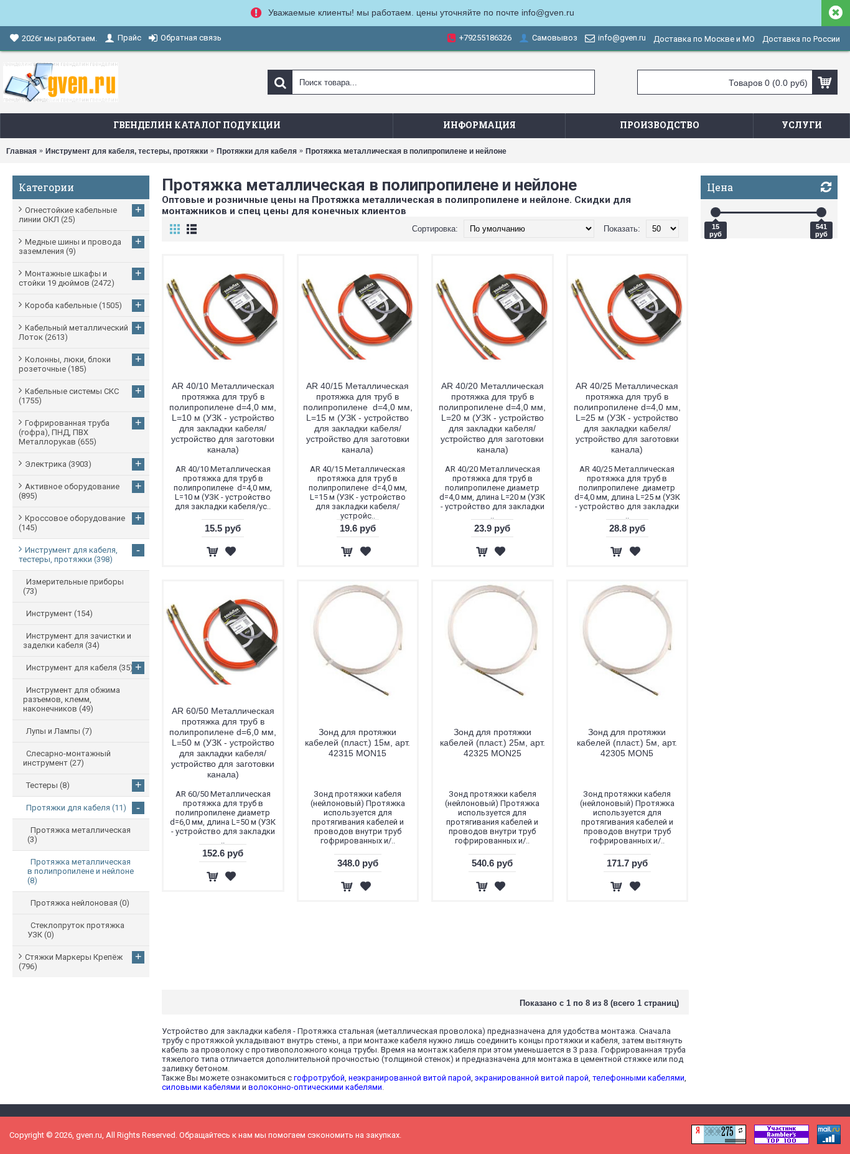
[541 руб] (821, 212)
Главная (21, 151)
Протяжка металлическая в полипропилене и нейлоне (406, 151)
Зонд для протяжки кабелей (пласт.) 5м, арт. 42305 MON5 (627, 742)
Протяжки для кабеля (257, 151)
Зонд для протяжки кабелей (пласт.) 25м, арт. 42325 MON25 (492, 742)
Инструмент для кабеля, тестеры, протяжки (126, 151)
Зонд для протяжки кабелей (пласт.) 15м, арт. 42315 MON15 (357, 742)
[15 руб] (716, 212)
